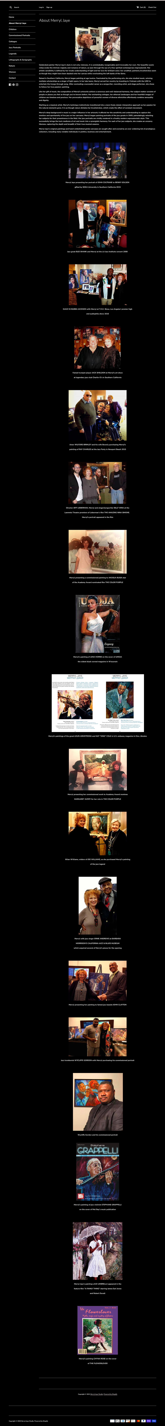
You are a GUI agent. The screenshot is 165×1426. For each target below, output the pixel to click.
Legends (13, 53)
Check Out (152, 7)
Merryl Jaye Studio (96, 1394)
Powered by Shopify (110, 1394)
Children (12, 29)
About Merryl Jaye (17, 23)
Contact (12, 78)
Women (12, 72)
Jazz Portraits (15, 47)
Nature (12, 66)
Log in (41, 7)
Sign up (49, 7)
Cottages (13, 41)
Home (11, 17)
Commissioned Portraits (19, 35)
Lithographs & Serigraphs (20, 60)
